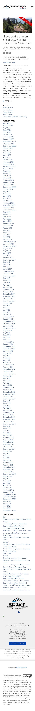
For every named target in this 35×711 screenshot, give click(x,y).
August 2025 (8, 148)
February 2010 (8, 490)
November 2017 (9, 296)
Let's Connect (17, 643)
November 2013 (9, 394)
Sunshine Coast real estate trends (16, 581)
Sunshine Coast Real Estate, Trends (16, 590)
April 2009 (7, 508)
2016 (4, 517)
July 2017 (6, 305)
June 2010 (7, 481)
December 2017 (9, 294)
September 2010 (9, 474)
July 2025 (7, 150)
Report (5, 556)
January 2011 (8, 465)
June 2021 (7, 232)
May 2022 (7, 217)
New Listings (8, 110)
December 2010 (9, 467)
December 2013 (9, 392)
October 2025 (8, 144)
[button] (16, 612)
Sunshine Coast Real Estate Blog (15, 117)
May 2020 (7, 253)
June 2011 (6, 456)
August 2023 (8, 189)
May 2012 (6, 431)
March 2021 (7, 239)
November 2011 (8, 444)
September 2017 (9, 301)
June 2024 (7, 173)
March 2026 (7, 135)
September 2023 (9, 187)
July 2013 (6, 401)
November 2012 (9, 419)
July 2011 (6, 453)
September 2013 (9, 399)
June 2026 (7, 130)
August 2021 (7, 228)
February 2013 (8, 412)
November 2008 (9, 510)
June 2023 (7, 194)
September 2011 (9, 449)
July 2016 (6, 333)
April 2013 (6, 408)
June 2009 (7, 504)
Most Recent (7, 123)
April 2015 (7, 362)
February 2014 (8, 387)
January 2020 (8, 258)
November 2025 (9, 141)
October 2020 (8, 244)
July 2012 (6, 426)
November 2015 (9, 349)
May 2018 (6, 283)
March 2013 (7, 410)
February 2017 (8, 317)
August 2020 (8, 248)
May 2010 (6, 483)
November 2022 (9, 205)
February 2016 (8, 342)
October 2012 (8, 422)
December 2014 (9, 369)
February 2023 (8, 203)
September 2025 (9, 146)
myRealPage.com (21, 667)
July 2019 (6, 262)
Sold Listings (7, 114)
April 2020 (7, 255)
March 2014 (7, 385)
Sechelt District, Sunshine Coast (15, 567)
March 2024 (7, 178)
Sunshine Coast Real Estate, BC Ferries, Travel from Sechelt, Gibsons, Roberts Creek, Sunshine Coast (17, 585)
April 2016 (6, 340)
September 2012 (9, 424)
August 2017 (7, 303)
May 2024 (7, 176)
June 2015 (7, 358)
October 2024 (8, 164)
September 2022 (9, 210)
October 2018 (8, 274)
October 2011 (8, 447)
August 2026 (8, 125)
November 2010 (9, 469)
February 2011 (8, 463)
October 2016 (8, 326)
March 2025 (7, 160)
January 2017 (8, 319)
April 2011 (6, 458)
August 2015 (7, 353)
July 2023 (6, 192)
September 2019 (9, 260)
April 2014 (6, 383)
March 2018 (7, 287)
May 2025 (7, 155)
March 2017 (7, 315)
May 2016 (6, 337)
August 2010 (7, 476)
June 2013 (7, 403)
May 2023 (7, 196)
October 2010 (8, 472)
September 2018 (9, 276)
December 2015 (9, 346)
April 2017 (6, 312)
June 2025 (7, 153)
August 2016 (7, 330)
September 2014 (9, 374)
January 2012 (8, 440)
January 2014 (8, 390)
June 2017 (6, 308)
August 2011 (7, 451)
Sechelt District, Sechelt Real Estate (16, 565)
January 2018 (8, 292)
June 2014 (7, 381)
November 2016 (9, 324)
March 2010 (7, 488)
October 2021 (8, 226)
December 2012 (9, 417)
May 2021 (6, 235)
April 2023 (7, 198)
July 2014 (6, 378)
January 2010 (8, 492)
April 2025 (7, 157)
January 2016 (8, 344)
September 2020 (9, 246)
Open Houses (8, 112)
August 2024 (8, 169)
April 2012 (6, 433)
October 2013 (8, 397)
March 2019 (7, 269)
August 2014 (7, 376)
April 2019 (6, 267)
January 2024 (8, 182)
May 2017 (6, 310)
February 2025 (8, 162)
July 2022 (6, 212)
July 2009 (7, 501)
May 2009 (7, 506)
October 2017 (8, 299)
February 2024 (8, 180)
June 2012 (7, 428)
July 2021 (6, 230)
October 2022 (8, 207)
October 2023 (8, 185)
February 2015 (8, 365)
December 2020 (9, 242)
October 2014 (8, 372)
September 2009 (9, 499)
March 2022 (7, 221)
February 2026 (8, 137)
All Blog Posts (8, 108)
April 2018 (6, 285)
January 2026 (8, 139)
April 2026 (7, 132)
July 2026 (6, 128)
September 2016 (9, 328)
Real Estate (7, 553)
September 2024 (9, 166)
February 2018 (8, 289)
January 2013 (8, 415)
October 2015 (8, 351)
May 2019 (6, 264)
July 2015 (6, 355)
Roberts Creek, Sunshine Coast (14, 558)
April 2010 (7, 485)
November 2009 (9, 497)
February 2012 (8, 438)
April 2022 (7, 219)
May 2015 (6, 360)
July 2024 (6, 171)
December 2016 (9, 321)
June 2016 (7, 335)
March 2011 (7, 460)
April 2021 (6, 237)
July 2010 (6, 479)
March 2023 (7, 201)
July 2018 (6, 278)
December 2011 (8, 442)
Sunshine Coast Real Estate (13, 578)
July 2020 (7, 251)
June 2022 (7, 214)
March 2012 (7, 435)
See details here (9, 62)
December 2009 (9, 495)
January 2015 (8, 367)
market (5, 542)
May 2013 (6, 406)
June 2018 (6, 280)
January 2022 (8, 223)
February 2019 (8, 271)
